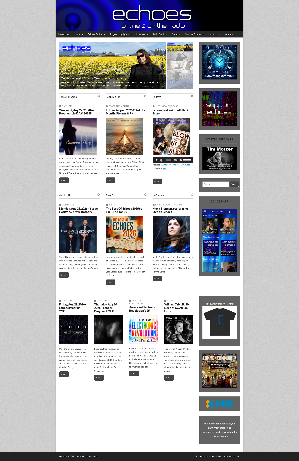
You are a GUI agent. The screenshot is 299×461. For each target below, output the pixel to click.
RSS (164, 168)
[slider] (187, 159)
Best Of (110, 195)
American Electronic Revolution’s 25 (142, 308)
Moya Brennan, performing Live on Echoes (170, 210)
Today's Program (68, 97)
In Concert (158, 195)
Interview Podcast (166, 106)
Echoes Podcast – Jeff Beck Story (170, 111)
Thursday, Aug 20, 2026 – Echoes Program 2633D (105, 308)
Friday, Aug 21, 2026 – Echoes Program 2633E (73, 308)
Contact (229, 34)
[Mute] (181, 159)
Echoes (78, 456)
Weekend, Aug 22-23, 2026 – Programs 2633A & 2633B (77, 111)
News (170, 300)
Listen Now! (64, 34)
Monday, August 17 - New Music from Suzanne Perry (93, 78)
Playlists (140, 34)
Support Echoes (193, 34)
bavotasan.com (232, 456)
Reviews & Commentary (137, 302)
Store (175, 34)
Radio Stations (160, 34)
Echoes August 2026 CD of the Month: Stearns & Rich (125, 111)
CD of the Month (119, 106)
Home (77, 34)
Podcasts (213, 34)
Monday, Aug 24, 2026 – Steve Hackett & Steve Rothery (78, 210)
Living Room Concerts (168, 204)
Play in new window (170, 164)
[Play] (156, 159)
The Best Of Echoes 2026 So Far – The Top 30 (124, 210)
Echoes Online (95, 34)
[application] (173, 160)
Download (185, 164)
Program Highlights (119, 34)
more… (64, 180)
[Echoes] (149, 15)
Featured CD (113, 97)
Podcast (157, 97)
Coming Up (65, 195)
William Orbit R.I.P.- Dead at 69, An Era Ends (176, 308)
